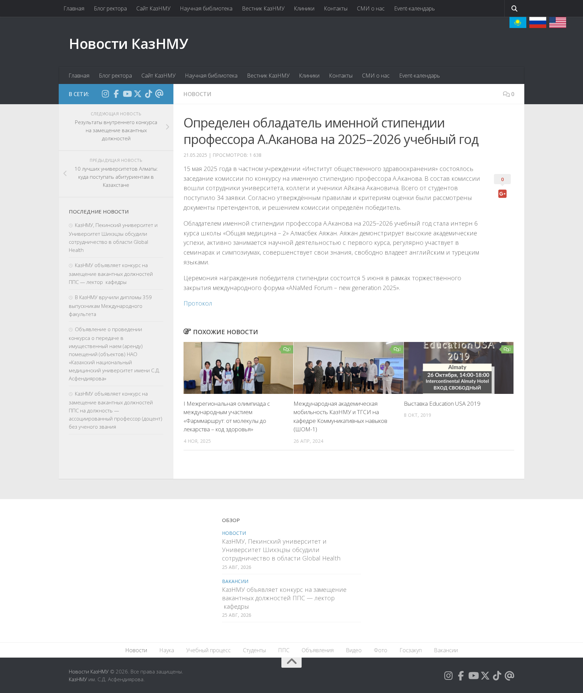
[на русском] (537, 22)
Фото (380, 650)
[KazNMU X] (138, 94)
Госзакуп (410, 650)
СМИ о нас (371, 8)
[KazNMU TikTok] (148, 94)
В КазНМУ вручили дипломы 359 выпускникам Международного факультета (110, 305)
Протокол (198, 303)
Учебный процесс (208, 650)
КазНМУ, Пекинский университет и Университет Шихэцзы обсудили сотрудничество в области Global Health (281, 549)
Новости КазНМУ (128, 43)
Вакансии (235, 581)
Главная (73, 8)
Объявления (318, 650)
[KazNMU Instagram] (105, 94)
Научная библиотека (206, 8)
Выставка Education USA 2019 (442, 403)
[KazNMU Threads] (159, 94)
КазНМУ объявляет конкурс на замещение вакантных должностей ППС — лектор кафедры (111, 273)
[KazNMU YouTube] (127, 94)
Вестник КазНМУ (263, 8)
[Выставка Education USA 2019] (458, 368)
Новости (197, 94)
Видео (354, 650)
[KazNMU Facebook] (116, 94)
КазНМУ (78, 679)
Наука (166, 650)
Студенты (254, 650)
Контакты (336, 8)
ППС (283, 650)
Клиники (304, 8)
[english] (557, 22)
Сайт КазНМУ (153, 8)
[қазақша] (517, 22)
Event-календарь (414, 8)
